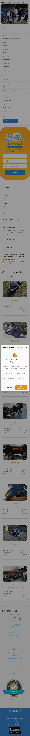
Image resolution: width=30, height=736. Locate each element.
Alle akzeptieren (21, 387)
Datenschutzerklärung (15, 380)
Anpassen (9, 387)
